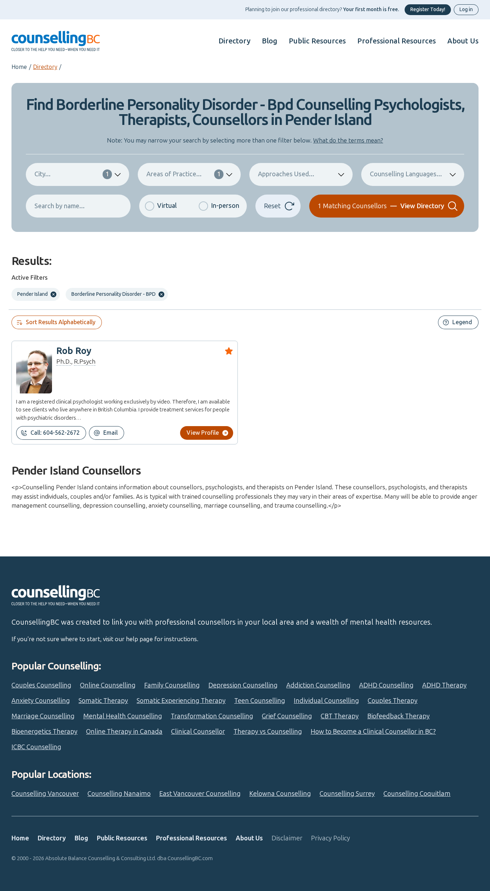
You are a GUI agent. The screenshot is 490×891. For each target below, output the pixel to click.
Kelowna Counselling (280, 794)
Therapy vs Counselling (268, 732)
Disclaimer (287, 838)
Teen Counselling (259, 701)
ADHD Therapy (444, 685)
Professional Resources (396, 41)
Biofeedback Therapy (398, 716)
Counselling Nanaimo (119, 794)
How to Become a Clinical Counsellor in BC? (373, 732)
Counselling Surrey (347, 794)
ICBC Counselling (36, 747)
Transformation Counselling (212, 716)
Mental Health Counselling (122, 716)
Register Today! (427, 9)
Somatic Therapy (103, 701)
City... (71, 174)
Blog (269, 41)
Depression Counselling (243, 685)
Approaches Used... (286, 174)
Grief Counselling (287, 716)
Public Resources (317, 41)
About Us (463, 41)
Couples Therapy (393, 701)
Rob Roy (73, 350)
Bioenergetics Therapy (44, 732)
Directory (234, 41)
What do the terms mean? (348, 140)
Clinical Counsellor (198, 732)
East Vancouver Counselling (200, 794)
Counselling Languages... (406, 174)
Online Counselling (108, 685)
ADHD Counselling (386, 685)
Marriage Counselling (43, 716)
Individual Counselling (326, 701)
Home (19, 67)
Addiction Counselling (318, 685)
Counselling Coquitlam (417, 794)
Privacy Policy (330, 838)
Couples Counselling (41, 685)
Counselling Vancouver (45, 794)
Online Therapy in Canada (124, 732)
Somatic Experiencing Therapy (181, 701)
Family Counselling (172, 685)
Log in (466, 9)
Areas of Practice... (183, 174)
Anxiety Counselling (40, 701)
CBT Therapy (340, 716)
